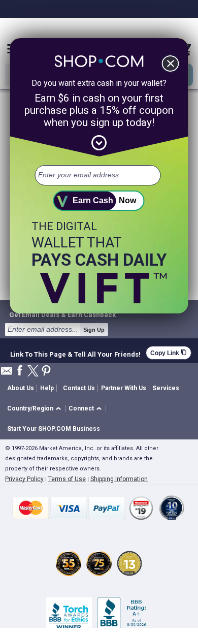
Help (47, 388)
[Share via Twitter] (33, 371)
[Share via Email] (6, 373)
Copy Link (168, 353)
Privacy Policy (24, 479)
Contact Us (79, 388)
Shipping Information (119, 479)
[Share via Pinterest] (46, 371)
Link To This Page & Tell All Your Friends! (75, 353)
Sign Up (94, 330)
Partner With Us (123, 388)
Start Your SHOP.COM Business (53, 428)
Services (165, 388)
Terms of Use (67, 479)
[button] (35, 409)
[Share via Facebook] (19, 371)
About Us (20, 388)
